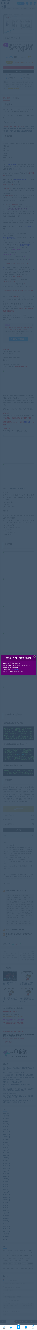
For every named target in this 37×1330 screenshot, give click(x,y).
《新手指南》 (14, 669)
